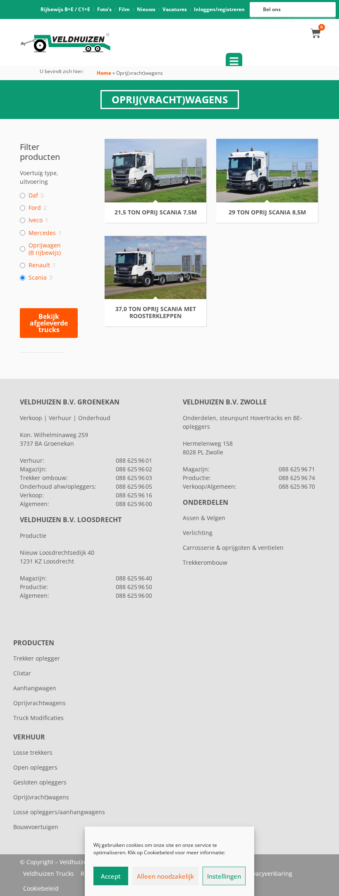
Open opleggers (35, 767)
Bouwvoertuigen (35, 827)
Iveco (36, 220)
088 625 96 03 (134, 478)
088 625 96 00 (134, 504)
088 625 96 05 (134, 486)
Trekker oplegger (36, 658)
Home (104, 72)
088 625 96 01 (134, 460)
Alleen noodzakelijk (165, 876)
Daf (33, 195)
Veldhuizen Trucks (48, 873)
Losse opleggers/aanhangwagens (59, 812)
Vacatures (174, 9)
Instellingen (224, 876)
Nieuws (146, 9)
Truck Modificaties (38, 718)
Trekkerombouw (205, 562)
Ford (35, 208)
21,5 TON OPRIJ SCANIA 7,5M (156, 212)
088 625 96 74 (297, 478)
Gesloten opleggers (40, 782)
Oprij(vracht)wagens (41, 797)
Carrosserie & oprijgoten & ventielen (233, 547)
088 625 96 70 (297, 486)
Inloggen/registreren (219, 9)
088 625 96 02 (134, 469)
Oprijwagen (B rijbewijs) (45, 249)
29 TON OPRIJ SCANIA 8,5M (267, 212)
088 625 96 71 (297, 469)
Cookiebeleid (41, 888)
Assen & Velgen (204, 518)
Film (124, 9)
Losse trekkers (33, 752)
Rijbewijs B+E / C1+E (65, 9)
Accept (111, 876)
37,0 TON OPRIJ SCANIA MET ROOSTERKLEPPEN (155, 313)
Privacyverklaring (268, 873)
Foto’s (104, 9)
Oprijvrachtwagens (39, 703)
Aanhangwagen (34, 688)
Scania (38, 277)
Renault (39, 265)
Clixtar (22, 673)
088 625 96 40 (134, 578)
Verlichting (197, 533)
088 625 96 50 (134, 587)
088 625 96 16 (134, 495)
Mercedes (42, 233)
